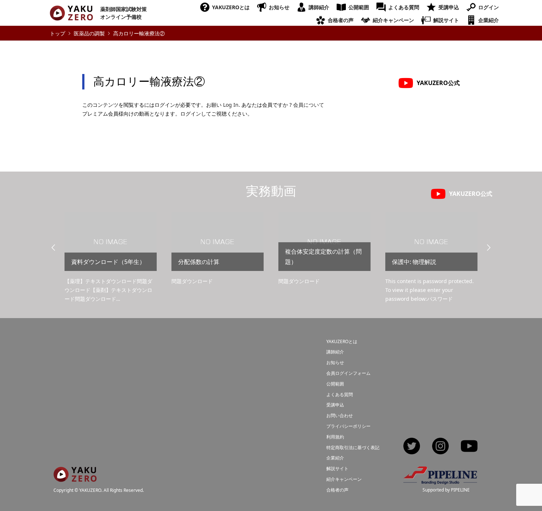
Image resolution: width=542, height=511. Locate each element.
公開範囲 (358, 7)
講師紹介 (319, 7)
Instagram (440, 447)
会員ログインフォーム (348, 373)
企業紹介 (488, 20)
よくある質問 (403, 7)
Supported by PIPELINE (446, 490)
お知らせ (279, 7)
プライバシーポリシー (348, 426)
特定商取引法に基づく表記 (352, 447)
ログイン (488, 7)
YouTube (469, 447)
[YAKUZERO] (75, 477)
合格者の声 (341, 20)
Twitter (411, 447)
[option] (111, 257)
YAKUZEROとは (231, 7)
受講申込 (448, 7)
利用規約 (335, 437)
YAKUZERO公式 (438, 83)
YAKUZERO (90, 490)
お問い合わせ (339, 415)
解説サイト (446, 20)
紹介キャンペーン (393, 20)
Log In (231, 104)
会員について (308, 104)
